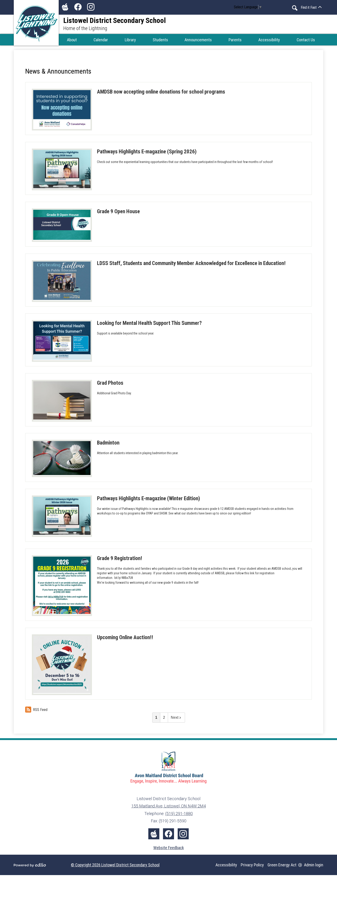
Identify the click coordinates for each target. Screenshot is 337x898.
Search (295, 8)
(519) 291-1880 (179, 813)
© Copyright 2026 (115, 864)
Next (174, 717)
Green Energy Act (282, 864)
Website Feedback (168, 847)
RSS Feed (40, 709)
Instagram (90, 6)
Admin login (313, 864)
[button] (72, 39)
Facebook (77, 6)
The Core (65, 6)
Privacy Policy (252, 864)
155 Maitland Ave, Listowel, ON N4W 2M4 (168, 806)
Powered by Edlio (30, 865)
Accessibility (226, 864)
